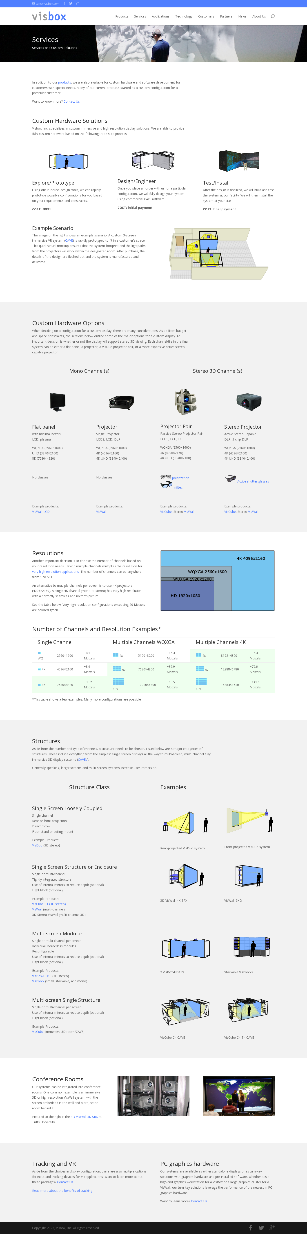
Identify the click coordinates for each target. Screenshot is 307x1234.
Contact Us (72, 101)
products (64, 82)
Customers (206, 16)
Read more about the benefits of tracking (62, 1190)
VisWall (101, 511)
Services (140, 16)
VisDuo (37, 845)
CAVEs (82, 759)
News (242, 16)
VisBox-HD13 (41, 976)
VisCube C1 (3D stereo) (49, 904)
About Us (259, 16)
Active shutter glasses (253, 481)
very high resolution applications (55, 571)
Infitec (178, 487)
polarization (180, 478)
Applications (160, 16)
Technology (183, 16)
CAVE (69, 240)
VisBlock (38, 981)
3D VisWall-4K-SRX (84, 1117)
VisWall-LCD (41, 511)
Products (121, 16)
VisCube (166, 511)
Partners (226, 16)
